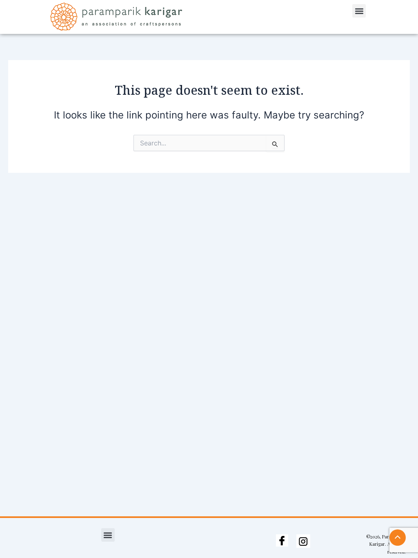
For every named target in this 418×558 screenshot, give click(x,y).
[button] (359, 11)
